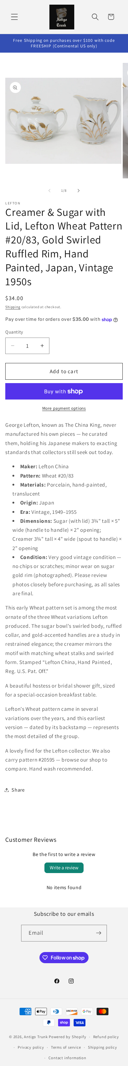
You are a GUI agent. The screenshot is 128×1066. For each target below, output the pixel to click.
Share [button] (18, 790)
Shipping (12, 306)
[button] (14, 17)
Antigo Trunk (36, 1036)
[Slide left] (49, 191)
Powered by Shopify (67, 1036)
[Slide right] (78, 191)
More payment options (64, 408)
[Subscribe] (99, 933)
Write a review (64, 867)
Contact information (67, 1057)
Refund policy (106, 1036)
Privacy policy (31, 1047)
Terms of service (66, 1047)
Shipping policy (102, 1047)
